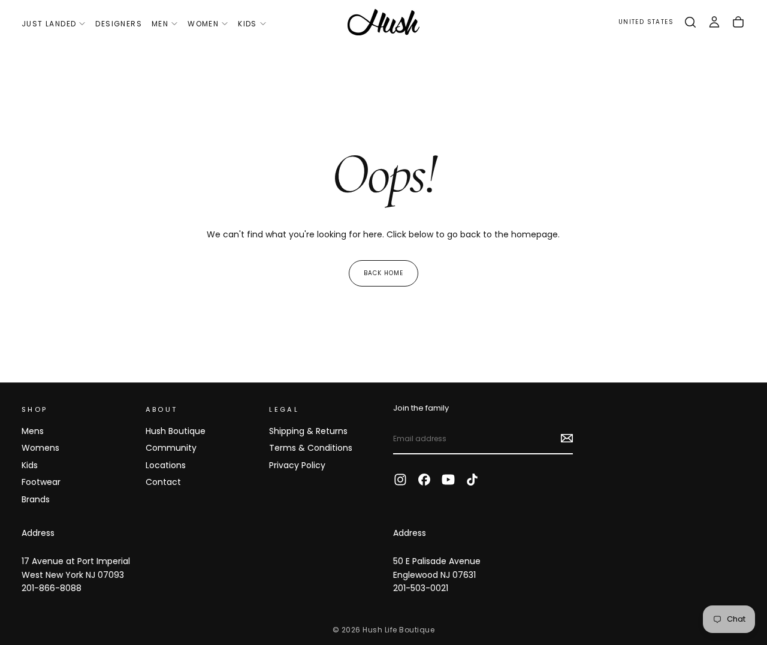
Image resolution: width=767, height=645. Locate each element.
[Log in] (714, 22)
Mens (33, 431)
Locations (166, 465)
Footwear (41, 482)
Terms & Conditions (310, 448)
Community (171, 448)
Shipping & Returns (308, 431)
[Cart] (738, 22)
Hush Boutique (176, 431)
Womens (40, 448)
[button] (646, 22)
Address (38, 533)
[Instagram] (400, 479)
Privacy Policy (297, 465)
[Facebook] (424, 479)
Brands (36, 499)
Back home (383, 273)
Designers (118, 24)
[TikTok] (472, 479)
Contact (163, 482)
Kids (247, 24)
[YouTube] (448, 479)
